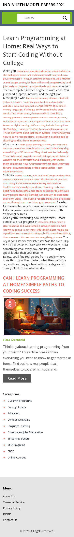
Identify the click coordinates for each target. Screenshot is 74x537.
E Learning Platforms (20, 400)
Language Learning (19, 426)
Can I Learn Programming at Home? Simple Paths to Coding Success (33, 284)
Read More (17, 378)
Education (13, 413)
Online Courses (17, 457)
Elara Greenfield (14, 340)
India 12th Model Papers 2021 (34, 4)
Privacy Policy (11, 508)
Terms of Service (14, 502)
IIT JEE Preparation (18, 438)
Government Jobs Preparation (25, 432)
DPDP (7, 514)
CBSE (11, 451)
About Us (9, 496)
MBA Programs (16, 445)
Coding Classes (17, 407)
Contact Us (10, 520)
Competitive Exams (19, 419)
